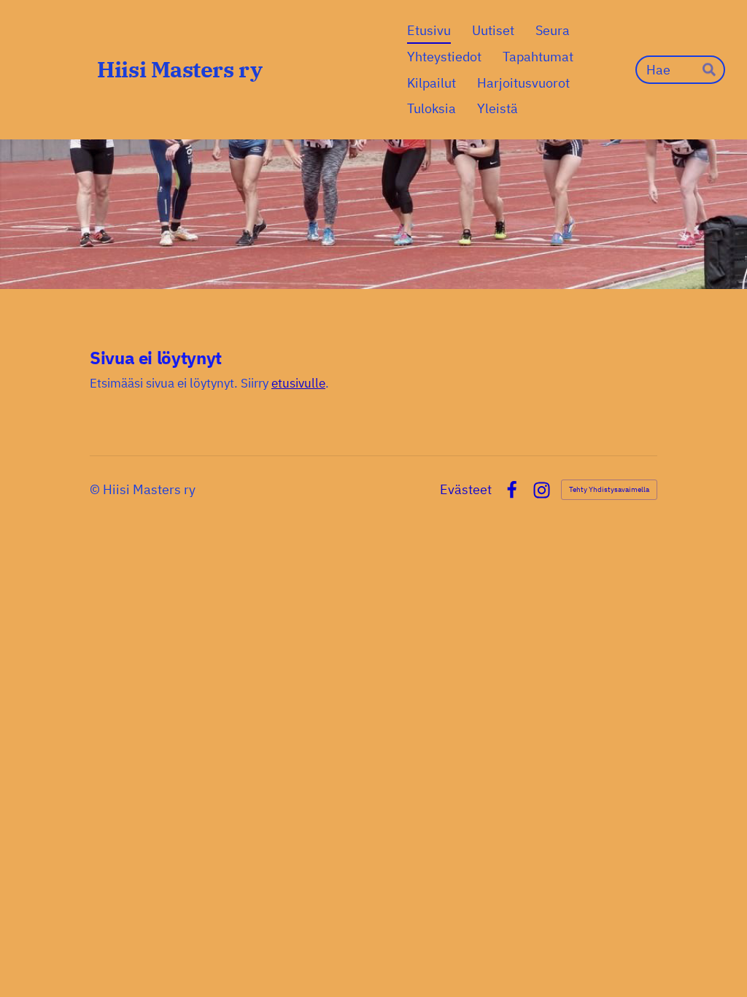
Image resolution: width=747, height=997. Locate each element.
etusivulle (298, 383)
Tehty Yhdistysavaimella (609, 489)
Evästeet (466, 489)
